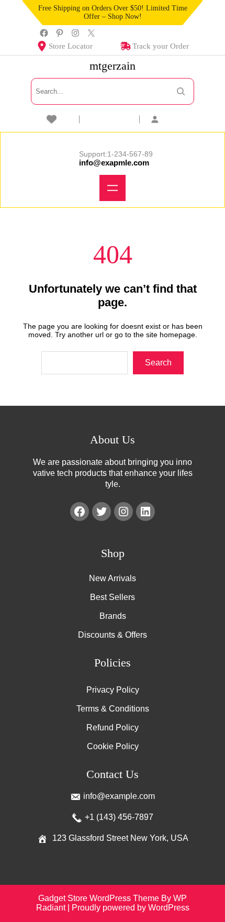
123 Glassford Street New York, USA (120, 838)
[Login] (172, 119)
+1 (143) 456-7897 (119, 817)
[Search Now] (181, 91)
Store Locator (71, 46)
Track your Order (160, 46)
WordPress (168, 907)
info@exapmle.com (114, 162)
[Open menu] (112, 188)
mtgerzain (112, 65)
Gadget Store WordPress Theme (98, 898)
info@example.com (119, 796)
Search (158, 362)
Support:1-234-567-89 (116, 154)
